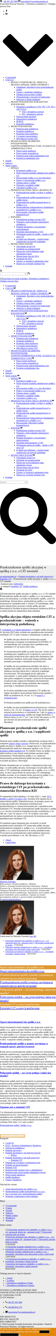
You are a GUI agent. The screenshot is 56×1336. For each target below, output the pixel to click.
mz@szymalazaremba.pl (11, 899)
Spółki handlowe (30, 586)
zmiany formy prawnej (18, 743)
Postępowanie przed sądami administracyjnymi (25, 1172)
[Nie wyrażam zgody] (19, 1335)
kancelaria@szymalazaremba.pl (34, 1)
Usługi (9, 1208)
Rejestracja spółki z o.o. (26, 170)
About (8, 840)
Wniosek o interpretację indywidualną (21, 1196)
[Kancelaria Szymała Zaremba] (28, 281)
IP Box (14, 1155)
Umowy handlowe (13, 1180)
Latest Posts (10, 842)
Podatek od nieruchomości (16, 1165)
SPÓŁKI (15, 378)
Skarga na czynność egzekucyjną (30, 263)
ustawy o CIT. (31, 710)
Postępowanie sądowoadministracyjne (32, 156)
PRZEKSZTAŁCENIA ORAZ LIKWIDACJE (31, 401)
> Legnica (9, 1280)
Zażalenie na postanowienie (28, 249)
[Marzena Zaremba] (17, 879)
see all (32, 936)
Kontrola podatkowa (25, 131)
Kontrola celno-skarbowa (27, 134)
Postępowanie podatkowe (27, 129)
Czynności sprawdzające (27, 136)
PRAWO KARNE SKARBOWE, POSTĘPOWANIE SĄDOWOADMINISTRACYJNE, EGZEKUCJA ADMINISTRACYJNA (33, 355)
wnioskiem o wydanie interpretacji (16, 630)
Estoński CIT (5, 579)
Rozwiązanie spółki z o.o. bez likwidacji (33, 178)
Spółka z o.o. (26, 1125)
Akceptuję (44, 1332)
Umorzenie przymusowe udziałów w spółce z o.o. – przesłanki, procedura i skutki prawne (27, 1265)
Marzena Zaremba (8, 882)
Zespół (8, 161)
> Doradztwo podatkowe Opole (19, 1283)
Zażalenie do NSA (24, 259)
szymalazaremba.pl (8, 576)
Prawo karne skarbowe (26, 151)
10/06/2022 (18, 584)
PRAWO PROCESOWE (22, 455)
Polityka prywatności (9, 1335)
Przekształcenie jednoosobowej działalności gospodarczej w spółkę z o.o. (35, 208)
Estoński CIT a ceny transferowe (20, 1008)
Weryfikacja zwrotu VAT (27, 138)
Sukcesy (9, 163)
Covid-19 (9, 1143)
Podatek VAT (11, 1167)
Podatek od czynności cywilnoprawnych (22, 1162)
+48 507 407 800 (10, 1)
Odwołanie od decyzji (25, 246)
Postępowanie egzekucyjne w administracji (23, 1170)
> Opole (9, 1278)
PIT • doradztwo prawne (32, 114)
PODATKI (15, 428)
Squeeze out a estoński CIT (15, 1107)
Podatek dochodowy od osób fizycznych (22, 1153)
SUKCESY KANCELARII (12, 1136)
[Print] (1, 589)
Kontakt (8, 266)
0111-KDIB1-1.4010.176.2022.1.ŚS (26, 797)
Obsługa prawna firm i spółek (29, 94)
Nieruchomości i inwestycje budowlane (33, 97)
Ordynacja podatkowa (14, 1148)
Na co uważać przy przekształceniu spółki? (23, 1194)
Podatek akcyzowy (13, 1150)
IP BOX (19, 121)
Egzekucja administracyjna (27, 158)
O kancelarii (10, 77)
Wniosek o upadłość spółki (27, 185)
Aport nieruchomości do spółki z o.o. (22, 971)
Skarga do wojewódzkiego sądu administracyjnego (30, 252)
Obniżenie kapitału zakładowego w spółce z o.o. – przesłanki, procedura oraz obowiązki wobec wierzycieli (29, 948)
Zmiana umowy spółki (26, 183)
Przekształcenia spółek (9, 1125)
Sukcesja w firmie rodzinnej (28, 99)
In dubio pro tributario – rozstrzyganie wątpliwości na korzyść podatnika (32, 240)
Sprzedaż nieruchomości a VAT (29, 232)
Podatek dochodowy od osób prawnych (35, 576)
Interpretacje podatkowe (26, 119)
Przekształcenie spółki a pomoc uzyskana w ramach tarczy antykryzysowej (24, 1045)
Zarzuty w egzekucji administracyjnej (32, 261)
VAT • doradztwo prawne (33, 112)
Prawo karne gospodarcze (27, 153)
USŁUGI (9, 80)
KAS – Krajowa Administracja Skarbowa (23, 1145)
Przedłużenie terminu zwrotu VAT (31, 219)
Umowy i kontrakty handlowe (29, 92)
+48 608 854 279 (14, 1307)
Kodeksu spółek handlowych (12, 751)
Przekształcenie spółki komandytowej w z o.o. (25, 1191)
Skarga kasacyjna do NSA (27, 256)
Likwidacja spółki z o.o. (26, 188)
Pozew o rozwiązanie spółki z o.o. (31, 180)
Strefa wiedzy (11, 165)
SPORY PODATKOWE (21, 336)
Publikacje (10, 1218)
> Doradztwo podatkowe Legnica (19, 1285)
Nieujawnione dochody (26, 116)
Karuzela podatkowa (25, 124)
